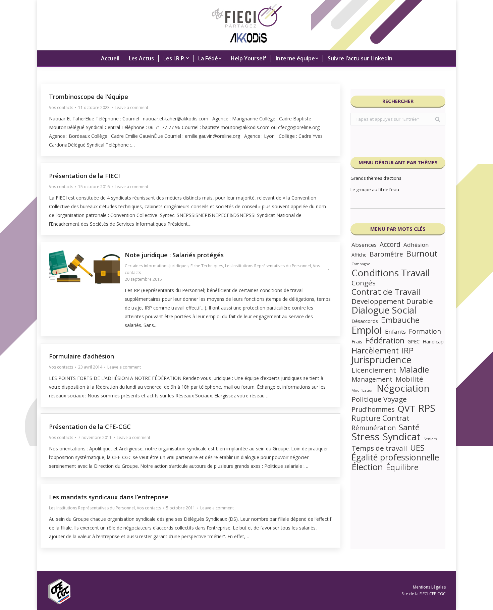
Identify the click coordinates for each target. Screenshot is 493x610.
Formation (425, 331)
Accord (390, 244)
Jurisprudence (381, 360)
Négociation (403, 388)
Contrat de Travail (385, 292)
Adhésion (416, 244)
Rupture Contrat (380, 418)
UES (417, 448)
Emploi (366, 330)
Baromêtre (386, 254)
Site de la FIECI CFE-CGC (423, 594)
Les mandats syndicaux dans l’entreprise (108, 497)
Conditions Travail (390, 273)
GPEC (413, 341)
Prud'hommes (372, 409)
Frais (356, 341)
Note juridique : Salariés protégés (174, 255)
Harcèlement (375, 350)
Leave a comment (131, 107)
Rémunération (373, 428)
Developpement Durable (392, 301)
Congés (363, 283)
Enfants (395, 331)
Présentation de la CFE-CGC (90, 427)
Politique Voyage (379, 399)
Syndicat (402, 437)
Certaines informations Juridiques (156, 266)
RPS (426, 408)
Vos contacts (61, 107)
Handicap (433, 341)
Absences (364, 244)
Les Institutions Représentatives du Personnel (268, 266)
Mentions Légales (429, 587)
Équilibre (402, 467)
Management (371, 379)
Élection (367, 467)
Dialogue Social (384, 310)
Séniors (430, 439)
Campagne (360, 264)
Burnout (422, 253)
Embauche (400, 320)
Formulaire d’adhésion (81, 356)
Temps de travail (379, 448)
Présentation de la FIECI (84, 176)
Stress (365, 437)
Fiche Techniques (206, 266)
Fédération (384, 340)
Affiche (359, 255)
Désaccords (364, 321)
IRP (408, 350)
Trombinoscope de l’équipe (88, 97)
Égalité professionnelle (395, 457)
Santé (409, 427)
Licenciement (373, 370)
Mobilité (409, 379)
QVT (406, 408)
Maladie (414, 370)
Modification (362, 390)
